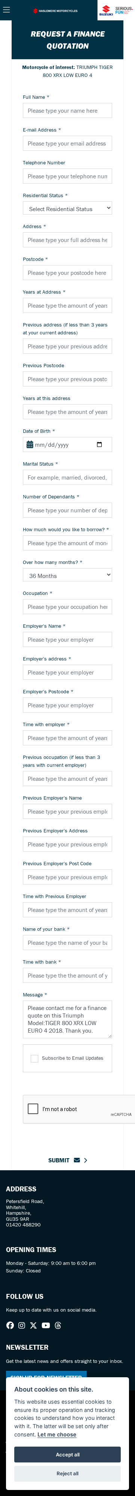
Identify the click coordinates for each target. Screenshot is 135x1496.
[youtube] (47, 1326)
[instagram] (23, 1326)
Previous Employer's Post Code (57, 863)
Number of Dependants (51, 496)
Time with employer (46, 724)
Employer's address (47, 658)
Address (34, 226)
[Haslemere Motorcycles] (55, 10)
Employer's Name (44, 625)
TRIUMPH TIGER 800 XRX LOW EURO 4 (67, 71)
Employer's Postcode (48, 691)
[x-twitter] (35, 1326)
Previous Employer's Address (55, 830)
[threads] (60, 1326)
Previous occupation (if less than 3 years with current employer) (61, 761)
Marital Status (40, 463)
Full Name (36, 97)
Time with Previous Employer (54, 896)
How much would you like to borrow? (66, 529)
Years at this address (46, 398)
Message (35, 994)
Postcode (35, 259)
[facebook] (12, 1326)
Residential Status (45, 195)
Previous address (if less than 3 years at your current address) (65, 328)
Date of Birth (39, 431)
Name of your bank (46, 929)
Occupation (37, 593)
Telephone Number (44, 162)
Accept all (68, 1455)
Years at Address (44, 291)
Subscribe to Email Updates (73, 1058)
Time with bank (42, 961)
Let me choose (57, 1434)
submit (61, 1160)
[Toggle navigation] (6, 10)
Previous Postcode (43, 365)
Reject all (67, 1473)
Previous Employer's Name (52, 797)
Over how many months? (52, 562)
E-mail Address (42, 129)
